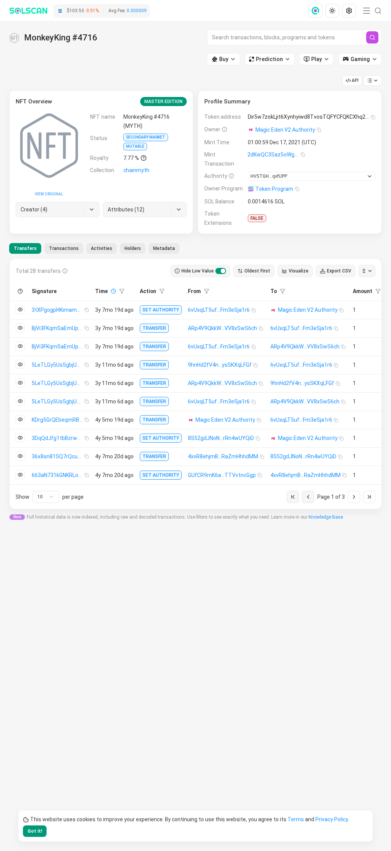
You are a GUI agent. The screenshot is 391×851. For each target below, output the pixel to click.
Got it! (34, 831)
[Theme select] (332, 11)
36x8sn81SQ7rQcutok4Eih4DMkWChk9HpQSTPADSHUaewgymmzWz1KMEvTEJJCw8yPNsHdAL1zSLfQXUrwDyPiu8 (58, 456)
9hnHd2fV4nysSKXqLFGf (220, 365)
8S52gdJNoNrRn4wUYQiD (221, 438)
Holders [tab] (132, 248)
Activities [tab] (101, 248)
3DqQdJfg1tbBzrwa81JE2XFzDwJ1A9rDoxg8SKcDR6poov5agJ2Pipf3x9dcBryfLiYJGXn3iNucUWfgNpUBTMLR (58, 438)
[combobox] (45, 497)
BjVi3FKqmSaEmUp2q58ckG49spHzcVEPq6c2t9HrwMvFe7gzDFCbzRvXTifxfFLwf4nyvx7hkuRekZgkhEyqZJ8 (58, 328)
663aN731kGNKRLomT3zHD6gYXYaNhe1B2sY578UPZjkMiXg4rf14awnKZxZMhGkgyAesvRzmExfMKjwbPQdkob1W (58, 475)
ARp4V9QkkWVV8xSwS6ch (222, 328)
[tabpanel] (195, 383)
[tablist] (94, 248)
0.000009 (137, 10)
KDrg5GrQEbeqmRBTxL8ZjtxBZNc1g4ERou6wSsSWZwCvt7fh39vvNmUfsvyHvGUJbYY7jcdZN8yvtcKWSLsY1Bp (58, 420)
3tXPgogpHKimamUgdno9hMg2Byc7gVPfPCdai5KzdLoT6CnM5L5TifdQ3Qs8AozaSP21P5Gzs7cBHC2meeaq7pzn (58, 310)
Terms (296, 819)
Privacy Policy (331, 819)
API (355, 80)
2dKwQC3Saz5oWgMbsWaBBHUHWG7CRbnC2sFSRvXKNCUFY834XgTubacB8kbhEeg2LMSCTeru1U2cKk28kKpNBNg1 (274, 155)
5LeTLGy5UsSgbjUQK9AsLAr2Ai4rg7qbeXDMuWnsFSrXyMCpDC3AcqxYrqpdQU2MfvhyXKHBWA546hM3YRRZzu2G (58, 365)
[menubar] (333, 10)
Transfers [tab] (25, 248)
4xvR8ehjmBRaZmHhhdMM (223, 456)
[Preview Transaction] (20, 309)
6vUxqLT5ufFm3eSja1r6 (219, 310)
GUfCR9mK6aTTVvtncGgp (222, 475)
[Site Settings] (349, 11)
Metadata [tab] (164, 248)
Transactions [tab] (64, 248)
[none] (317, 11)
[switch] (220, 271)
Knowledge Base (326, 517)
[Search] (372, 37)
